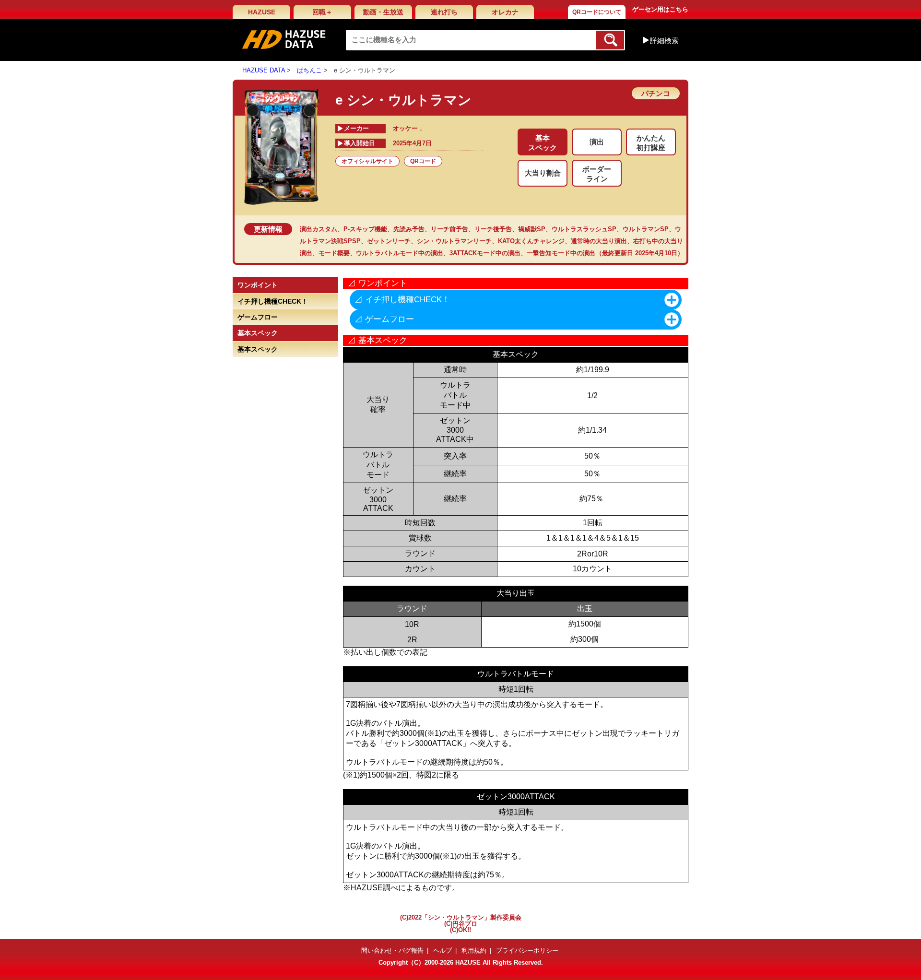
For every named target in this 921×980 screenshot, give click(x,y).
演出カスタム (318, 229)
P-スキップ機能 (365, 229)
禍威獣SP (531, 229)
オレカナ (505, 12)
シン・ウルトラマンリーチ (454, 241)
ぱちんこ (309, 70)
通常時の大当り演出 (599, 241)
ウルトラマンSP (646, 229)
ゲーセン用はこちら (660, 9)
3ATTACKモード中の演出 (484, 253)
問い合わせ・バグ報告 (392, 950)
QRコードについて (596, 12)
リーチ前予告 (449, 229)
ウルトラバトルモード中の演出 (399, 253)
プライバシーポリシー (527, 950)
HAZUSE (261, 12)
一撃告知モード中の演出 (561, 253)
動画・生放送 (383, 12)
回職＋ (322, 12)
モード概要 (334, 253)
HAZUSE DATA (263, 70)
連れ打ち (444, 12)
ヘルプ (442, 950)
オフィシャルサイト (367, 161)
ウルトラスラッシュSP (584, 229)
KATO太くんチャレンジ (531, 241)
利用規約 (473, 950)
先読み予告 (409, 229)
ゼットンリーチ (389, 241)
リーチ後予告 (493, 229)
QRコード (423, 161)
